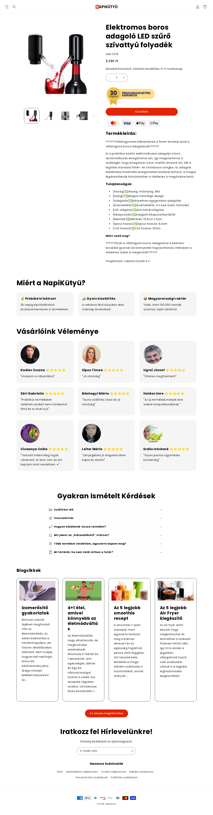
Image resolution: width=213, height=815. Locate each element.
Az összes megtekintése (106, 713)
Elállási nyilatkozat (141, 771)
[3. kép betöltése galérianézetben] (65, 115)
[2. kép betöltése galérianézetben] (48, 115)
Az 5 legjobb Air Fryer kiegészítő (173, 613)
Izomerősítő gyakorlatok (35, 610)
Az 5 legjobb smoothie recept (127, 613)
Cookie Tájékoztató (113, 771)
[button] (6, 6)
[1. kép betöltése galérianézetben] (31, 115)
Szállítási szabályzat (124, 777)
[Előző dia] (20, 115)
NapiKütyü (111, 804)
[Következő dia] (94, 115)
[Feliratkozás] (132, 751)
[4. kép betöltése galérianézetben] (82, 115)
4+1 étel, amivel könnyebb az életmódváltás (83, 618)
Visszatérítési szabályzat (91, 777)
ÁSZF (60, 771)
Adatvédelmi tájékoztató (82, 771)
